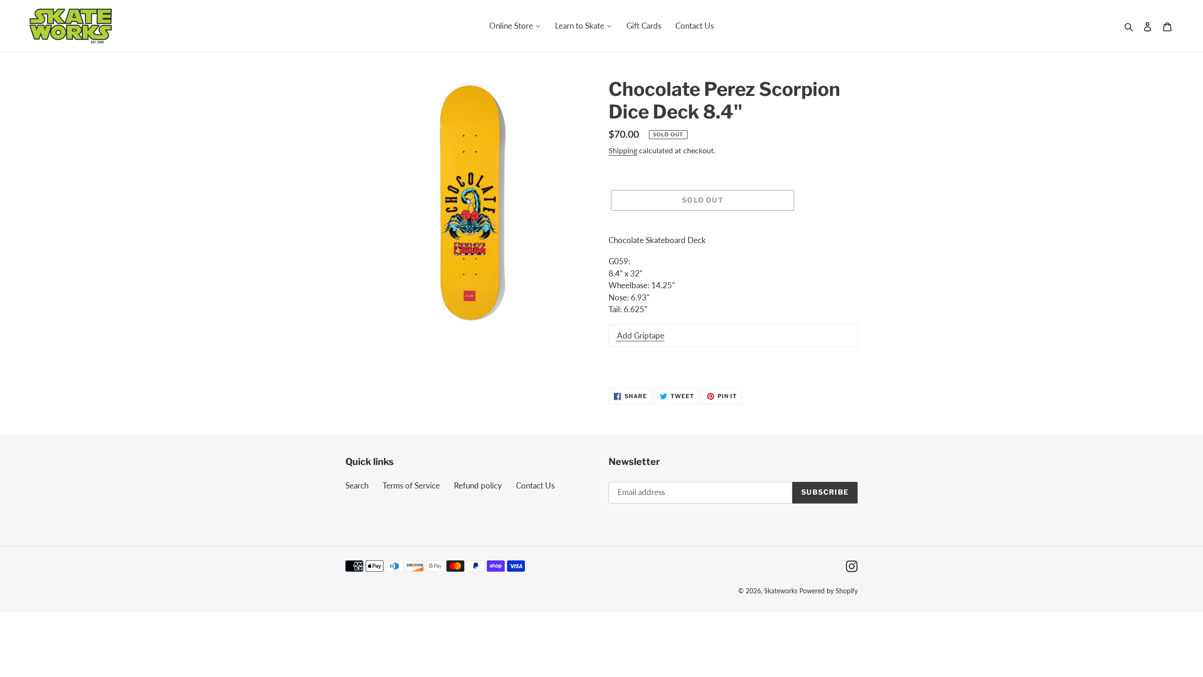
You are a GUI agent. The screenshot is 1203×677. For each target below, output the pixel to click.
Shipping (623, 150)
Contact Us (535, 485)
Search (356, 485)
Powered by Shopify (828, 591)
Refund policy (478, 485)
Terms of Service (411, 485)
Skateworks (780, 591)
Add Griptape (640, 335)
